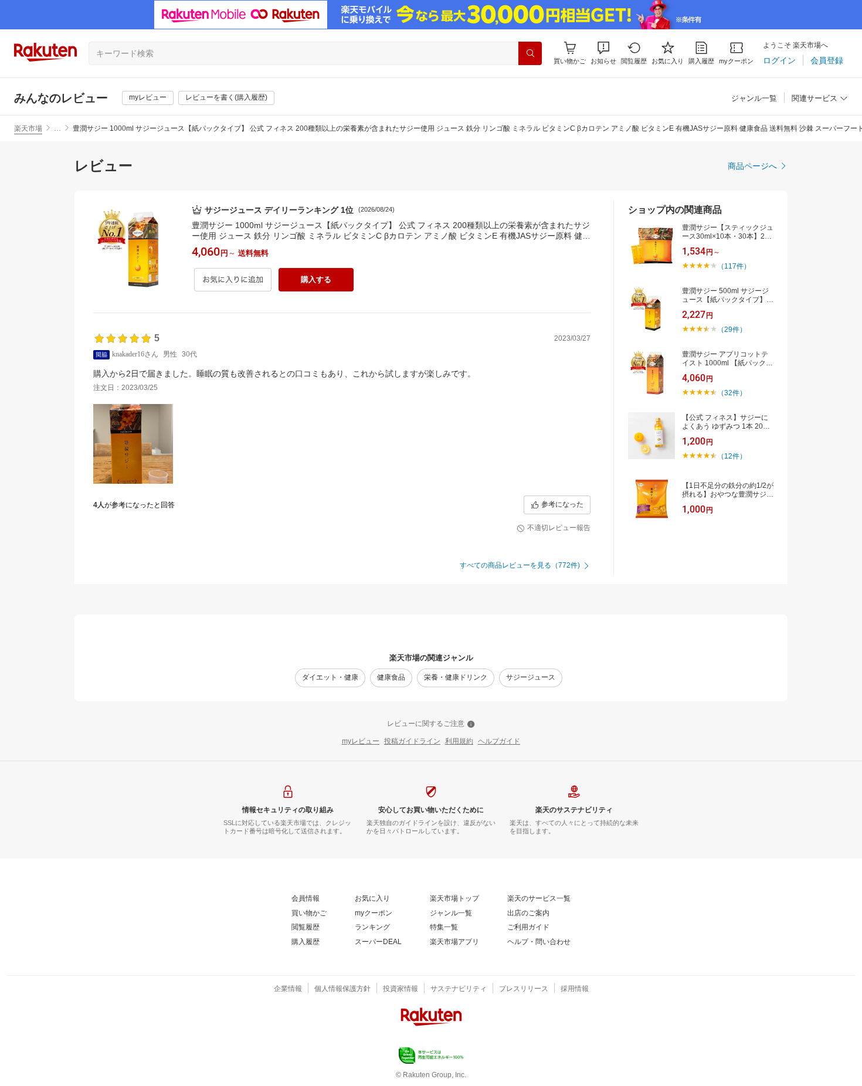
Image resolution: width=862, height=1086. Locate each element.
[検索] (530, 53)
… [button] (57, 128)
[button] (603, 53)
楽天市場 (28, 128)
